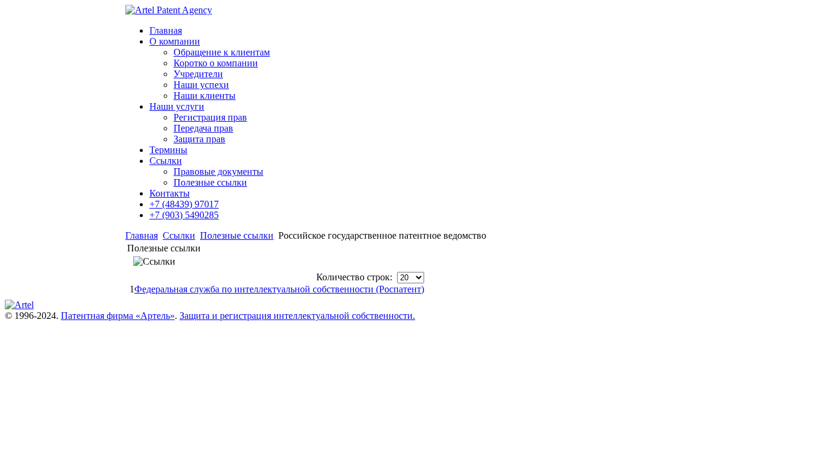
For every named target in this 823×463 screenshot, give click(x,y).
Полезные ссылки (237, 235)
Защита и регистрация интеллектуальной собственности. (297, 315)
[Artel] (19, 305)
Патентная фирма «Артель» (118, 315)
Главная (141, 235)
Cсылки (179, 235)
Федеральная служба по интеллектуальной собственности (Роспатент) (279, 289)
